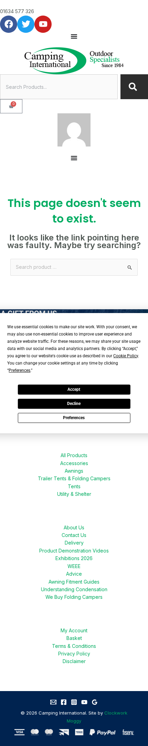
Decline (74, 403)
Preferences (74, 417)
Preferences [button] (19, 370)
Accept (73, 389)
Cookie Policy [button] (125, 355)
